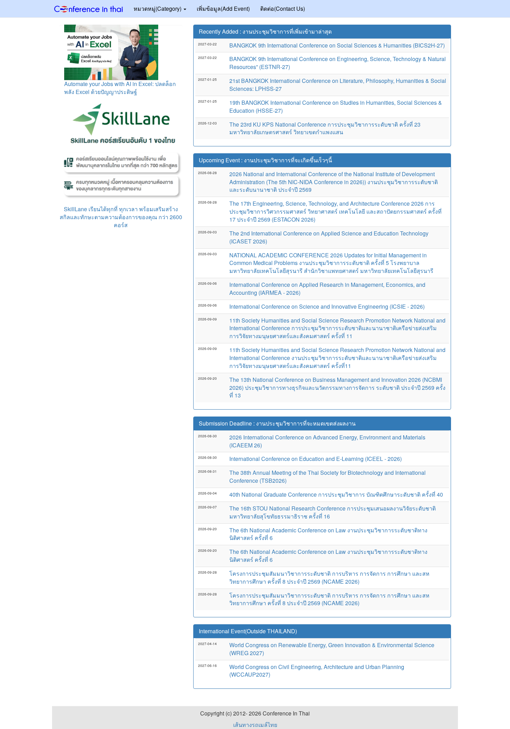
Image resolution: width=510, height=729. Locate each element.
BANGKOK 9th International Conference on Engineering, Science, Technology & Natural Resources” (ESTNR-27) (337, 63)
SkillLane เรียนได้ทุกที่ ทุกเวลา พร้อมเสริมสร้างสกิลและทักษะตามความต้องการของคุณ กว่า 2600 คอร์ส (121, 217)
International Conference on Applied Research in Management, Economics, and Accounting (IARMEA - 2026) (327, 289)
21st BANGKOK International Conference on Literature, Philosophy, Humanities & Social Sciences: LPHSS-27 (337, 85)
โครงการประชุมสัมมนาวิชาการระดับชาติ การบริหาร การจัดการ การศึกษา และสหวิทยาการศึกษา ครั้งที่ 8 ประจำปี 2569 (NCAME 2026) (329, 577)
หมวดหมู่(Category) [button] (158, 8)
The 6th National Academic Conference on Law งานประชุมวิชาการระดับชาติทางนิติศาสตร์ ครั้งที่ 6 (328, 534)
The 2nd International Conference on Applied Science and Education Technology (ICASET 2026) (328, 237)
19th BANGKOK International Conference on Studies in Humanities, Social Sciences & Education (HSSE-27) (335, 106)
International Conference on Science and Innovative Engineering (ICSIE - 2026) (327, 306)
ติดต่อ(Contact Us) (282, 8)
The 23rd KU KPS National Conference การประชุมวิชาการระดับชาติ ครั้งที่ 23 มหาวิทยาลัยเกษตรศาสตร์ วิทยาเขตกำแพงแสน (324, 128)
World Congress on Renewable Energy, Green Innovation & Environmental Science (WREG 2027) (331, 649)
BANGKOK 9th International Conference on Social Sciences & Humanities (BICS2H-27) (337, 45)
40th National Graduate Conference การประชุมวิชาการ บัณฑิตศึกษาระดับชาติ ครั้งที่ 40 (336, 494)
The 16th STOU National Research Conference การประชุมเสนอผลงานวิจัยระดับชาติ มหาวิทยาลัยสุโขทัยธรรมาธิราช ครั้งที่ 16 (332, 512)
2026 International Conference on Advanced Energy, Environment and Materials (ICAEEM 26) (327, 441)
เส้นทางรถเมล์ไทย (255, 725)
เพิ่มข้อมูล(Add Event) (223, 8)
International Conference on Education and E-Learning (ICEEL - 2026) (315, 459)
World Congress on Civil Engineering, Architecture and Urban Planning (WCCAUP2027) (316, 671)
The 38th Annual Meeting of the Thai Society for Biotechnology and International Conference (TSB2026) (327, 476)
